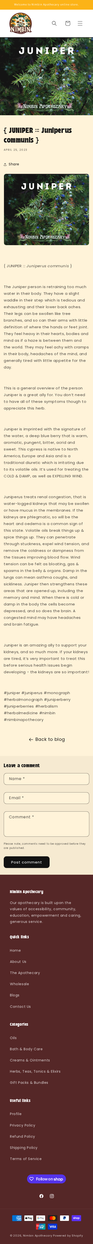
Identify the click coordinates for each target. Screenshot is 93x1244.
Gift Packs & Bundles (29, 1082)
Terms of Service (26, 1158)
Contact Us (20, 1006)
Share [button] (14, 164)
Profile (16, 1113)
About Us (18, 961)
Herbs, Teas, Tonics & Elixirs (35, 1071)
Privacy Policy (22, 1125)
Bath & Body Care (26, 1049)
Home (15, 950)
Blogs (15, 995)
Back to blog (50, 739)
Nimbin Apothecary (37, 1236)
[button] (80, 23)
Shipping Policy (24, 1147)
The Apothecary (25, 972)
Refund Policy (22, 1136)
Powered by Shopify (68, 1236)
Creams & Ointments (30, 1060)
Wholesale (19, 983)
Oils (13, 1037)
